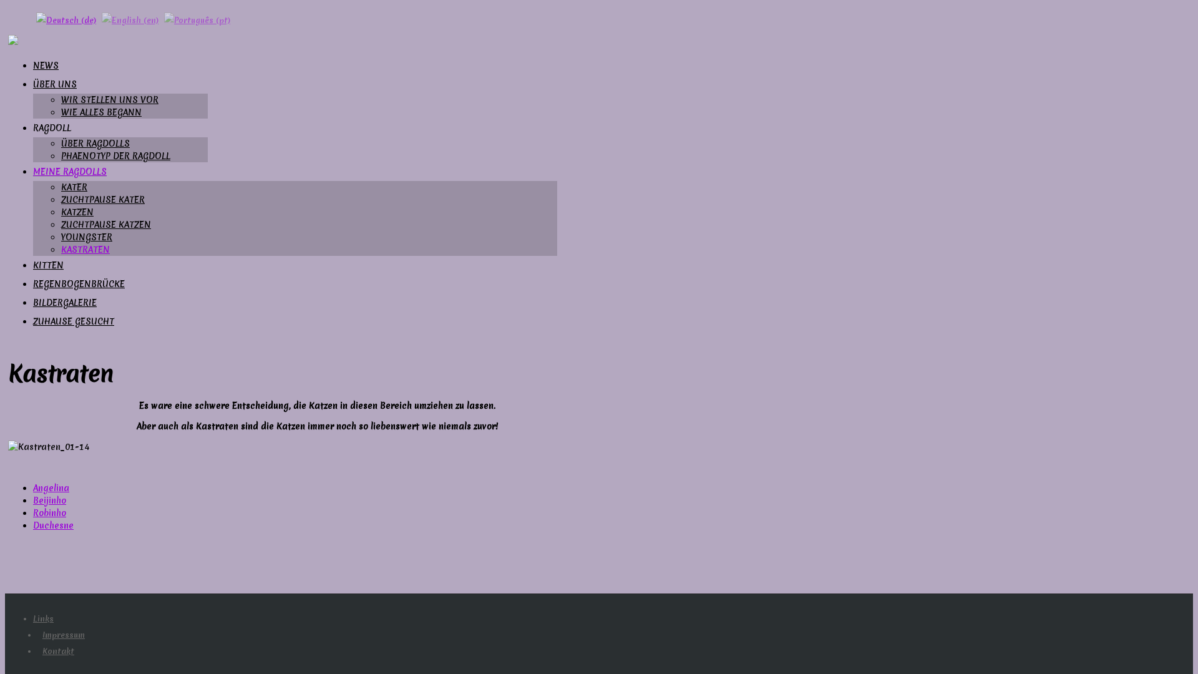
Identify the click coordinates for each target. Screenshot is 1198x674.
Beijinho (49, 500)
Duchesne (53, 525)
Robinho (49, 513)
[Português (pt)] (197, 19)
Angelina (51, 488)
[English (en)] (130, 19)
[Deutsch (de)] (66, 19)
